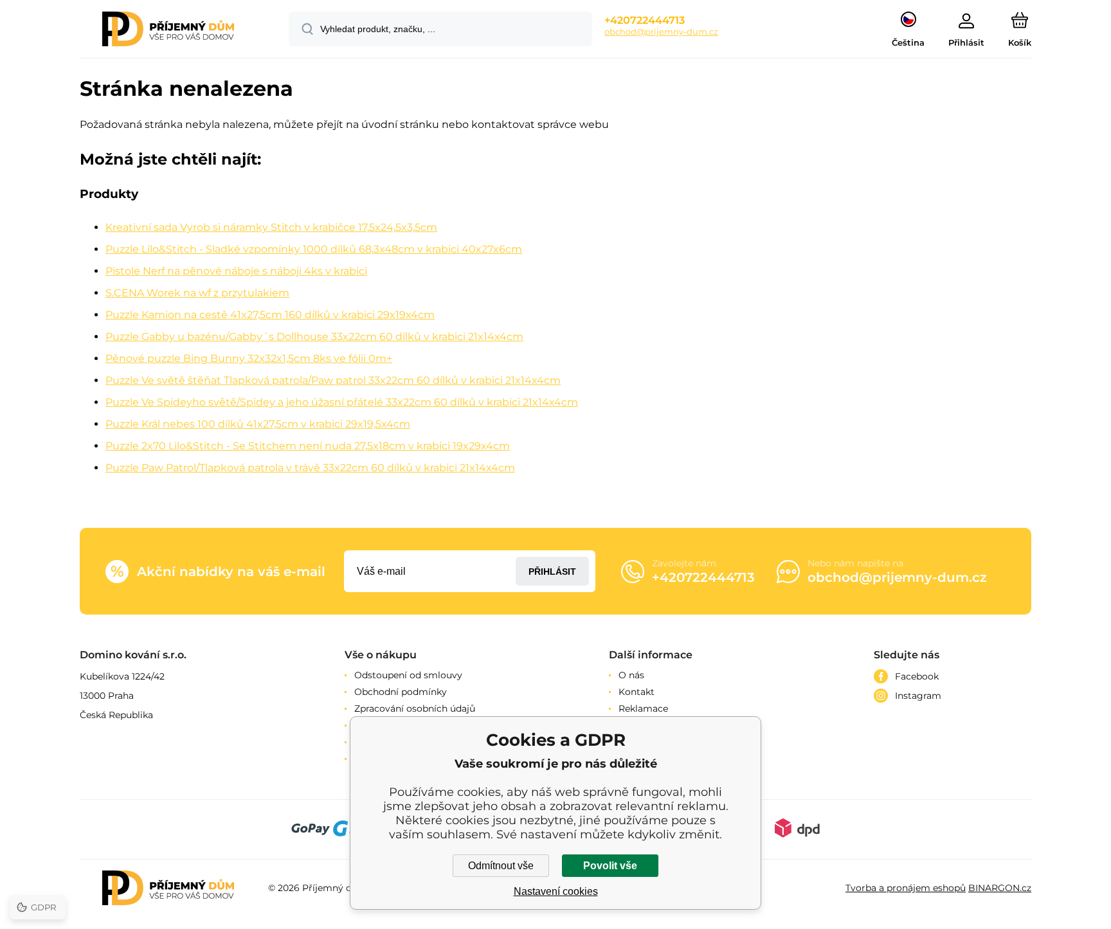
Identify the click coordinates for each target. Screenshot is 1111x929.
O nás (631, 675)
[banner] (168, 31)
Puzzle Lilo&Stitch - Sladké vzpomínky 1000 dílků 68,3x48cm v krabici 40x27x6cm (313, 249)
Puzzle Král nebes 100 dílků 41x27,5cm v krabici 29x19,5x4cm (257, 424)
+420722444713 (644, 20)
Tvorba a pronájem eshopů (905, 888)
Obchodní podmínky (400, 692)
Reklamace (643, 708)
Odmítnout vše (501, 865)
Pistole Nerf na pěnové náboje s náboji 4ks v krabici (236, 271)
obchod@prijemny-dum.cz (661, 31)
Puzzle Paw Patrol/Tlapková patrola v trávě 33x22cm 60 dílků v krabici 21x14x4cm (310, 468)
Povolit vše (610, 865)
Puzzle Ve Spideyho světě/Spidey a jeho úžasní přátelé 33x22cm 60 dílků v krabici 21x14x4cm (341, 402)
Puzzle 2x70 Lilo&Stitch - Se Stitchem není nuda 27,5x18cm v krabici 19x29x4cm (307, 446)
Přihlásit (552, 571)
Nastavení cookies (556, 891)
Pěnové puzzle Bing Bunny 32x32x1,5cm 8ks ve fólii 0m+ (248, 358)
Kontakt (637, 692)
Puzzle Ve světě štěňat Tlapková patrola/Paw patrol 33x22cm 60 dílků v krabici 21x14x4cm (333, 380)
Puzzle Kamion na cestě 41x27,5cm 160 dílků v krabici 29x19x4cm (270, 315)
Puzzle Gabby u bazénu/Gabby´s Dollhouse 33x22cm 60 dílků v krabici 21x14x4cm (314, 336)
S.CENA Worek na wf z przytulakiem (197, 293)
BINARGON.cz (999, 888)
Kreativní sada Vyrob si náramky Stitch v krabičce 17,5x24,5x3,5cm (271, 227)
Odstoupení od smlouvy (408, 675)
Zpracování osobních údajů (414, 708)
